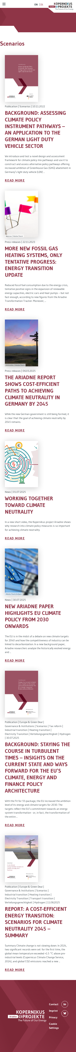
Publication (11, 106)
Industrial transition (16, 729)
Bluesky (65, 1013)
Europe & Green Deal (31, 722)
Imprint (53, 1010)
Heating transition (39, 729)
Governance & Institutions (19, 726)
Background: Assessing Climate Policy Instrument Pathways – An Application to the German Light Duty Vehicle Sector (35, 129)
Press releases (13, 241)
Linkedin (65, 1004)
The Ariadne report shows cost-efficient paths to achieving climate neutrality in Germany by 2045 (32, 390)
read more (15, 180)
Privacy (53, 1017)
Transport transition (41, 898)
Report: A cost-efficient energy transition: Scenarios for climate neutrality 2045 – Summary (36, 922)
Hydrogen (65, 733)
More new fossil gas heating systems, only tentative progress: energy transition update (33, 261)
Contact (53, 1004)
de (41, 4)
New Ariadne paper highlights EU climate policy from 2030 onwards (33, 616)
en (36, 4)
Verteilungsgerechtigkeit (44, 733)
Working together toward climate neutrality (29, 505)
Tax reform (55, 726)
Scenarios (24, 106)
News (8, 491)
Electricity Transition (16, 733)
